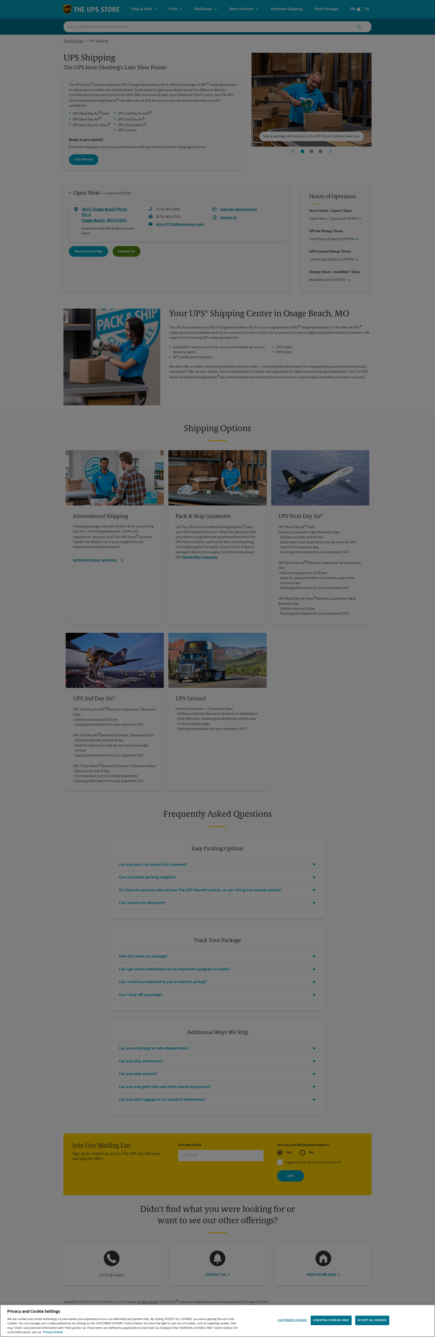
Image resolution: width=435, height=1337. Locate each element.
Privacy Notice (53, 1332)
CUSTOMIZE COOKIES (292, 1320)
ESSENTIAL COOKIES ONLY (331, 1320)
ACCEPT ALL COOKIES (372, 1320)
